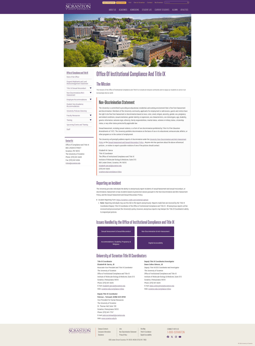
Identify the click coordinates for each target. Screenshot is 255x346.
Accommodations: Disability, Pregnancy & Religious (116, 243)
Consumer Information (104, 331)
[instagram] (176, 336)
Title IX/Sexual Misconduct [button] (76, 88)
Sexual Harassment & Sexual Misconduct (116, 231)
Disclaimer (101, 334)
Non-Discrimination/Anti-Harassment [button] (75, 94)
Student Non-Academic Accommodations (75, 105)
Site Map (143, 328)
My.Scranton (159, 2)
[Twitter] (172, 336)
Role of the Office (73, 77)
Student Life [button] (147, 9)
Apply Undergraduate (109, 2)
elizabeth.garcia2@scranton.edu (110, 166)
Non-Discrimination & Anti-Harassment (156, 231)
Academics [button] (123, 9)
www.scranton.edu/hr (109, 318)
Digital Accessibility (156, 243)
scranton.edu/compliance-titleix (110, 172)
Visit (129, 2)
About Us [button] (112, 9)
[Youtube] (180, 336)
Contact (149, 2)
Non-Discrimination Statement (127, 331)
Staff (68, 129)
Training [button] (69, 120)
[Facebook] (168, 336)
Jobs (120, 328)
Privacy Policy (123, 334)
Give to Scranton (139, 2)
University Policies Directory (77, 111)
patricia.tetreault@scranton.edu (114, 315)
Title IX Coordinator (146, 331)
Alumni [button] (175, 9)
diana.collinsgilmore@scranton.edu (162, 286)
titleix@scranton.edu (73, 163)
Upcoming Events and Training (77, 125)
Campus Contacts (103, 328)
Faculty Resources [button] (73, 115)
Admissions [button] (134, 9)
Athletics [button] (184, 9)
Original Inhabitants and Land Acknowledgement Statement (77, 83)
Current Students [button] (162, 9)
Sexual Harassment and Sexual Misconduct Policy (126, 142)
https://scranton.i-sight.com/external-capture (132, 200)
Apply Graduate (121, 2)
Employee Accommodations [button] (77, 100)
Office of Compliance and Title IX (77, 72)
